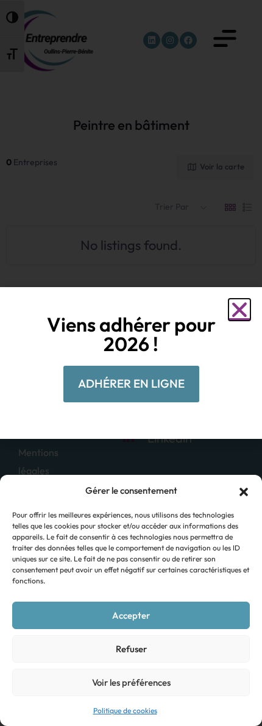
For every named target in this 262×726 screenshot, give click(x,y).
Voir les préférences (131, 682)
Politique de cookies (125, 710)
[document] (131, 363)
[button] (244, 491)
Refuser (131, 649)
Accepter (131, 615)
